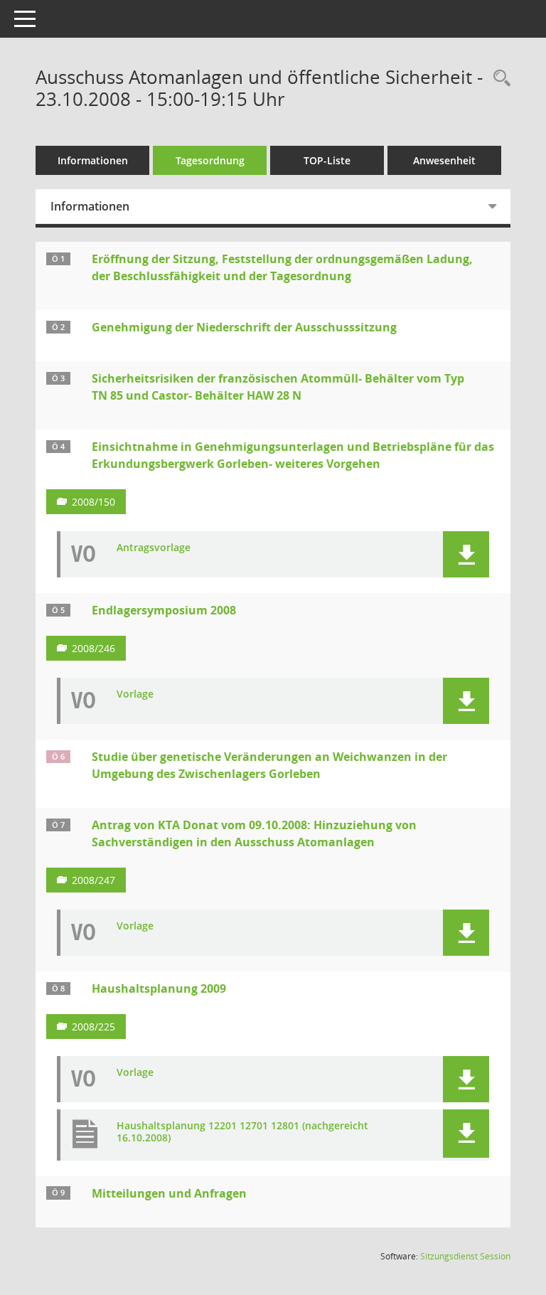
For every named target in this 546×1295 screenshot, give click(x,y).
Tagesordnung (210, 160)
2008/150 (93, 501)
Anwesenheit (444, 160)
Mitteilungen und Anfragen (169, 1193)
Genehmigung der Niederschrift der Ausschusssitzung (244, 327)
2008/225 (93, 1026)
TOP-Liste (327, 160)
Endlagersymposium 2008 (164, 610)
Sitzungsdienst (465, 1256)
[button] (466, 554)
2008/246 (93, 648)
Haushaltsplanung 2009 (159, 988)
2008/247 (93, 880)
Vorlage (135, 694)
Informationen (93, 160)
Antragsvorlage (154, 548)
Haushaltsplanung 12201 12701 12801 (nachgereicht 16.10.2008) (242, 1132)
